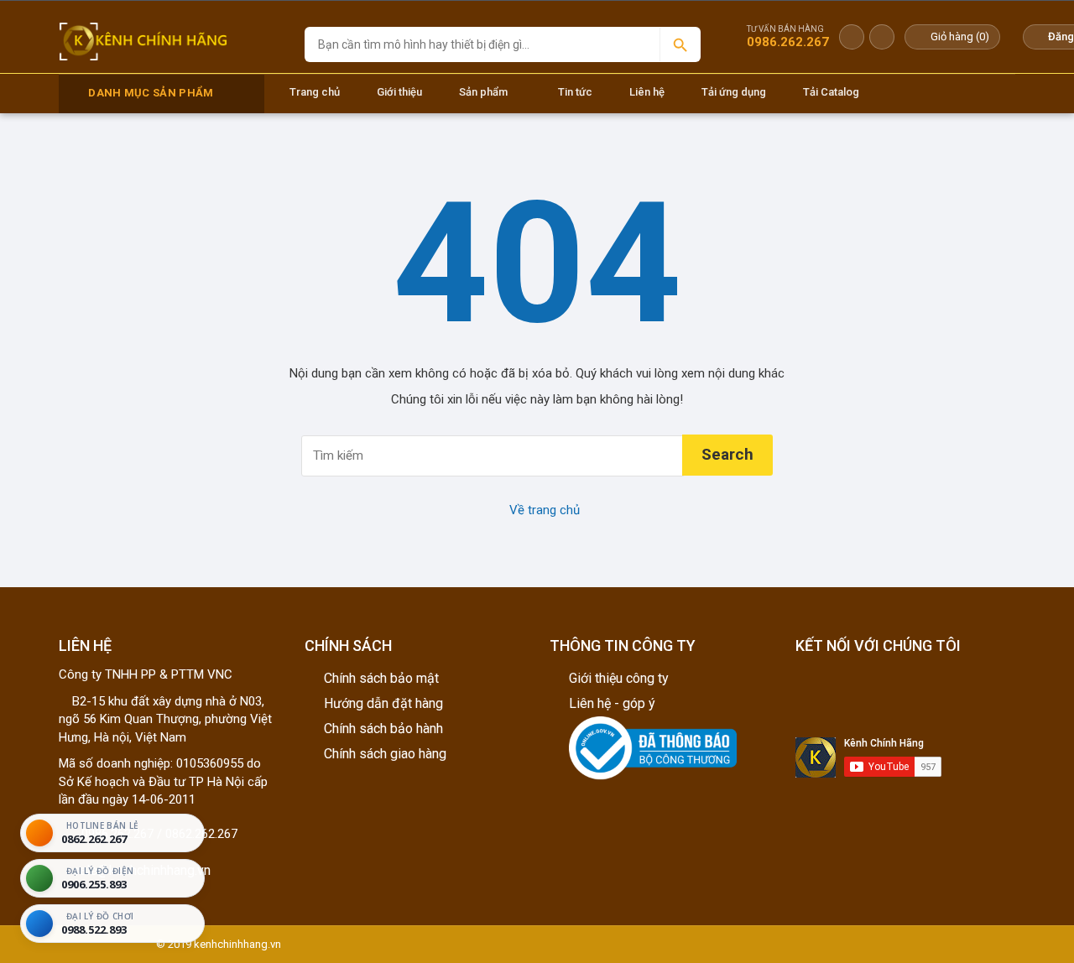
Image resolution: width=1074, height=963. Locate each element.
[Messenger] (881, 36)
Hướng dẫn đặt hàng (383, 703)
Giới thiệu (399, 92)
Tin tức (575, 92)
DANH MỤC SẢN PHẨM (150, 92)
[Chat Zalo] (851, 36)
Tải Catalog (831, 92)
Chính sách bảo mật (381, 678)
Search (727, 454)
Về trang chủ (543, 510)
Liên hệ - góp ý (612, 703)
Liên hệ (647, 92)
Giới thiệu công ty (619, 678)
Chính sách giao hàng (385, 754)
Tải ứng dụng (733, 92)
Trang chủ (314, 92)
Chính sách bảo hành (383, 729)
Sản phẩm (483, 92)
